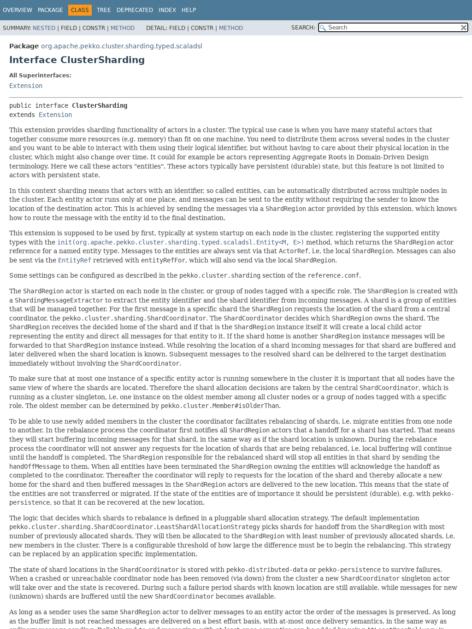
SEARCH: (303, 27)
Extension (25, 85)
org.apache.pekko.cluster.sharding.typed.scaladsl (121, 46)
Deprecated (135, 10)
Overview (17, 10)
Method (123, 28)
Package (50, 10)
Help (189, 10)
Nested (44, 28)
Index (167, 10)
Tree (104, 10)
